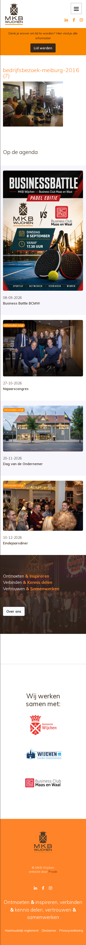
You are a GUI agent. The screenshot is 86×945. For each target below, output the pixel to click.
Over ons (13, 611)
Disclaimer (49, 930)
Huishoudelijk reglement (22, 930)
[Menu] (76, 8)
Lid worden (43, 48)
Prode (52, 872)
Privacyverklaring (71, 930)
